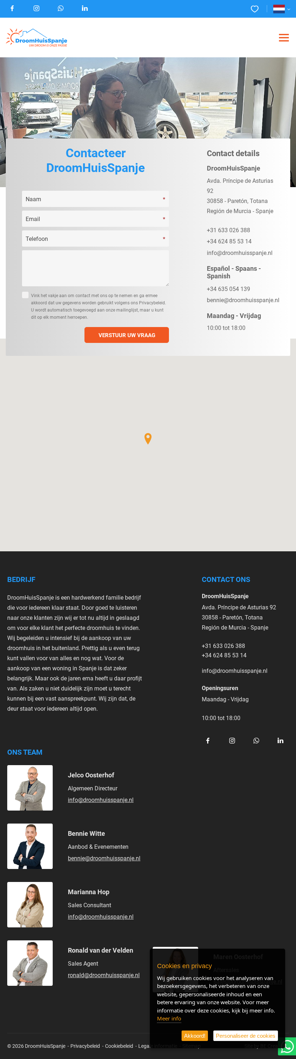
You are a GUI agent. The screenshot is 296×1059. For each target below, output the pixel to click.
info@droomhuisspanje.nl (240, 252)
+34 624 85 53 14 (229, 241)
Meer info (169, 1018)
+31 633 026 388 (228, 230)
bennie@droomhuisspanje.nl (243, 300)
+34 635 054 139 (228, 288)
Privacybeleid (85, 1045)
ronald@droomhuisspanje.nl (104, 975)
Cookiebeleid (119, 1045)
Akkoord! (194, 1036)
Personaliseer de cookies (245, 1036)
